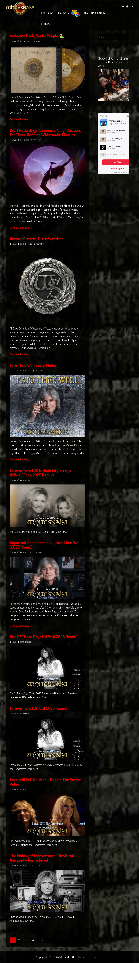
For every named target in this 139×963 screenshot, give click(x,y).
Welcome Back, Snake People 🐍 (37, 35)
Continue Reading (21, 119)
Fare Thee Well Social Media (33, 365)
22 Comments (40, 371)
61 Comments (40, 552)
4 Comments (40, 244)
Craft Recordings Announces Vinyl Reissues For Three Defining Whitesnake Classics (45, 132)
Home (42, 13)
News (50, 13)
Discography (98, 13)
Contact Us (98, 957)
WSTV (66, 13)
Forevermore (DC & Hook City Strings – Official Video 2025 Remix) (42, 472)
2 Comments (37, 140)
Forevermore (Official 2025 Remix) (38, 708)
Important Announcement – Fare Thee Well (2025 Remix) (45, 544)
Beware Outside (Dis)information (37, 238)
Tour (58, 13)
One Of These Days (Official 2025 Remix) (43, 636)
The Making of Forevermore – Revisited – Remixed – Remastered (43, 858)
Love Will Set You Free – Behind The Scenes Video (46, 782)
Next (34, 940)
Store (86, 13)
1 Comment (38, 865)
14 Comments (38, 41)
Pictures (45, 24)
